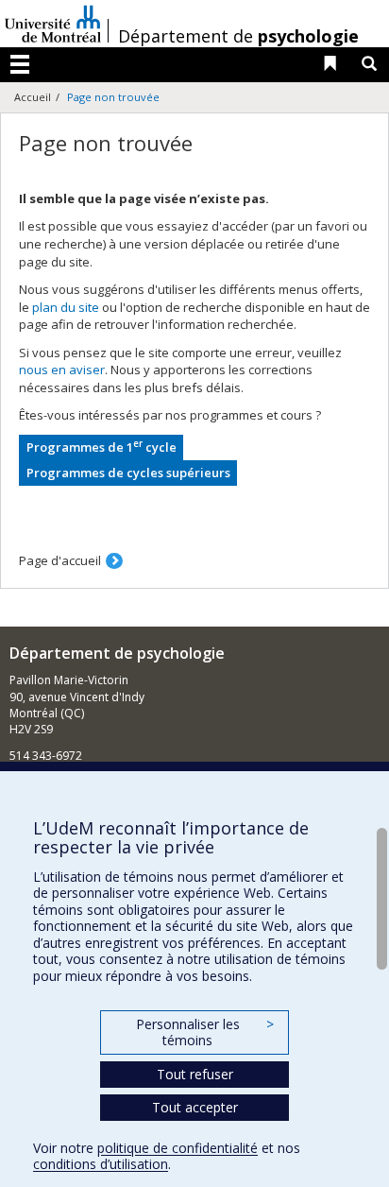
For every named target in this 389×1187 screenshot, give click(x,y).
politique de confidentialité (177, 1148)
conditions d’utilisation (100, 1164)
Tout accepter (195, 1107)
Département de (238, 35)
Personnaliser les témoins (205, 1032)
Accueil (32, 97)
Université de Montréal (53, 24)
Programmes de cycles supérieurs (128, 472)
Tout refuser (195, 1074)
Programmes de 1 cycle (101, 447)
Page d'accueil (60, 560)
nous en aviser (62, 369)
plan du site (65, 307)
